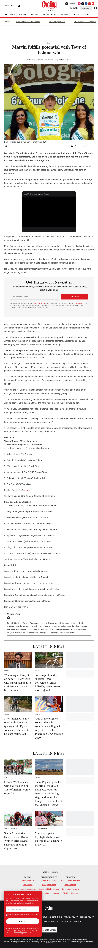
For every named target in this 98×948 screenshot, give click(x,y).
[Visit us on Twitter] (82, 3)
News (12, 14)
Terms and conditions (51, 917)
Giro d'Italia (27, 885)
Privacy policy (71, 917)
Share (10, 146)
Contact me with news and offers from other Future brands (23, 915)
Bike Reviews (70, 885)
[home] (6, 15)
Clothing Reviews (70, 893)
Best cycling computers (49, 893)
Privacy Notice (79, 303)
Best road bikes (49, 880)
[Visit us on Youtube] (89, 3)
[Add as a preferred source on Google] (49, 929)
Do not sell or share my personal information (58, 921)
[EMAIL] (9, 617)
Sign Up (23, 921)
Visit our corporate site (79, 939)
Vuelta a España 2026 (57, 22)
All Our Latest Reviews (70, 880)
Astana (26, 490)
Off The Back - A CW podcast (85, 22)
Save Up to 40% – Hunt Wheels (28, 22)
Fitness (64, 14)
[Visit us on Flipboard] (93, 3)
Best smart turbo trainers (49, 889)
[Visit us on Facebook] (86, 3)
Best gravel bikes (49, 885)
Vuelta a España (28, 889)
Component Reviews (70, 889)
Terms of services (38, 303)
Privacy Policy (31, 930)
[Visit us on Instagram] (79, 3)
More (87, 14)
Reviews (34, 14)
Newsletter (89, 146)
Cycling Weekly (36, 60)
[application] (49, 212)
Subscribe (85, 8)
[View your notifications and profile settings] (19, 6)
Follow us (77, 146)
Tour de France (27, 880)
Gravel (76, 14)
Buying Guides (49, 14)
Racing (22, 14)
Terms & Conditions (20, 932)
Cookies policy (87, 917)
